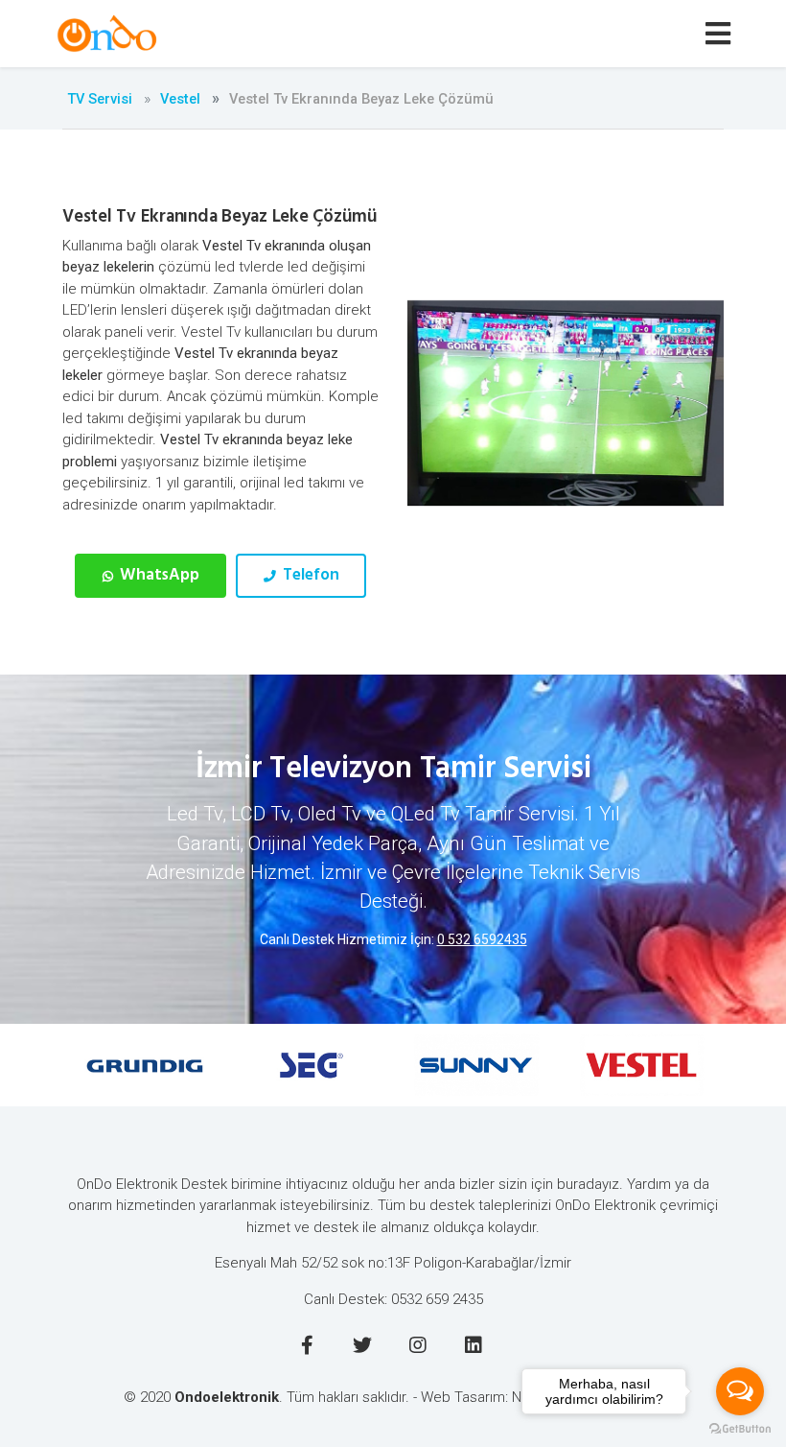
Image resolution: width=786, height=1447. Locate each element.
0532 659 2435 (437, 1299)
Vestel (180, 98)
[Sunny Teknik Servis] (476, 1065)
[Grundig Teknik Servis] (145, 1065)
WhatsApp (157, 575)
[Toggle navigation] (721, 34)
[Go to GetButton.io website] (740, 1428)
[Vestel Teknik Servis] (642, 1065)
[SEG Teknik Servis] (311, 1065)
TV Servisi (99, 98)
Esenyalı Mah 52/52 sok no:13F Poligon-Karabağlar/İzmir (393, 1262)
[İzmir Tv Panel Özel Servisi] (109, 33)
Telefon (309, 575)
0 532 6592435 (482, 939)
